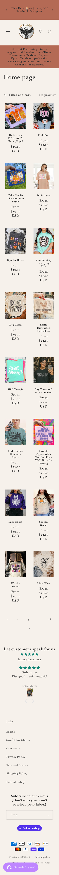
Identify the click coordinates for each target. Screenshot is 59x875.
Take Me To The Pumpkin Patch (15, 198)
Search (10, 731)
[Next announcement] (52, 9)
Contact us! (13, 748)
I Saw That (43, 583)
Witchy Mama (15, 585)
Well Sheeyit (15, 389)
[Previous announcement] (6, 9)
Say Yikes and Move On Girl (43, 391)
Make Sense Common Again (15, 454)
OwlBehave (24, 856)
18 (49, 619)
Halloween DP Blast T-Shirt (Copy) (15, 138)
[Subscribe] (48, 814)
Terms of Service (17, 765)
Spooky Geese (43, 523)
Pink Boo (43, 135)
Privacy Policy (15, 756)
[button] (8, 31)
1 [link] (7, 619)
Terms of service (41, 862)
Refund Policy (15, 782)
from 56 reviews (29, 659)
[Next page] (29, 627)
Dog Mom (15, 324)
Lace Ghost (15, 521)
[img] (29, 654)
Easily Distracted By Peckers (43, 328)
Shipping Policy (16, 773)
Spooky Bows (15, 260)
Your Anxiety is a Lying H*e (43, 263)
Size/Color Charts (18, 740)
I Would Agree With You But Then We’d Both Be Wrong (43, 457)
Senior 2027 (44, 195)
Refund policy (42, 857)
